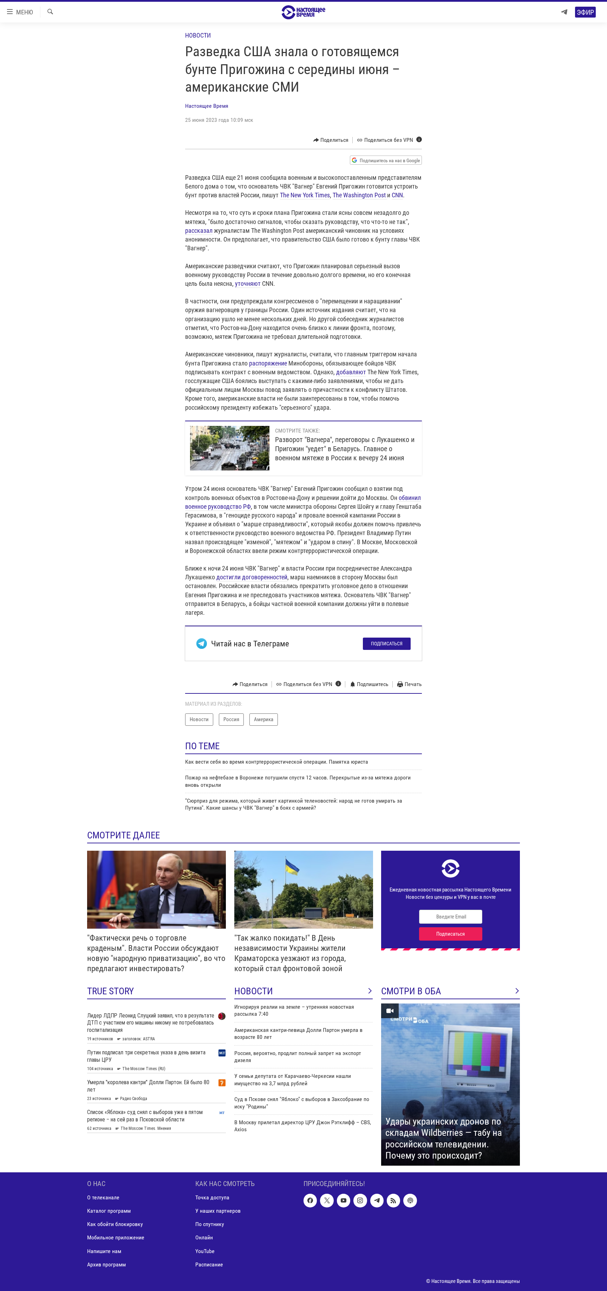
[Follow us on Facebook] (310, 1200)
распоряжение (268, 363)
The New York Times (305, 195)
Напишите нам (104, 1250)
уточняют (248, 283)
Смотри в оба (411, 991)
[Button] (331, 140)
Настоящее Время (206, 106)
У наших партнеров (218, 1210)
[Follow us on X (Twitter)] (326, 1200)
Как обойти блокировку (115, 1224)
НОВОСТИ (253, 991)
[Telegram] (564, 12)
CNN (397, 195)
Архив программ (106, 1264)
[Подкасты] (410, 1200)
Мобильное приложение (115, 1237)
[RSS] (393, 1200)
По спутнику (209, 1224)
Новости (198, 35)
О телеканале (103, 1197)
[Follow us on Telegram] (377, 1200)
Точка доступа (212, 1197)
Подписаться (387, 643)
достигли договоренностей (251, 577)
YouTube (205, 1250)
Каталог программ (109, 1210)
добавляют (351, 372)
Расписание (209, 1264)
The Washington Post (360, 195)
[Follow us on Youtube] (343, 1200)
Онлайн (204, 1237)
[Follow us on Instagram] (360, 1200)
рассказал (199, 230)
